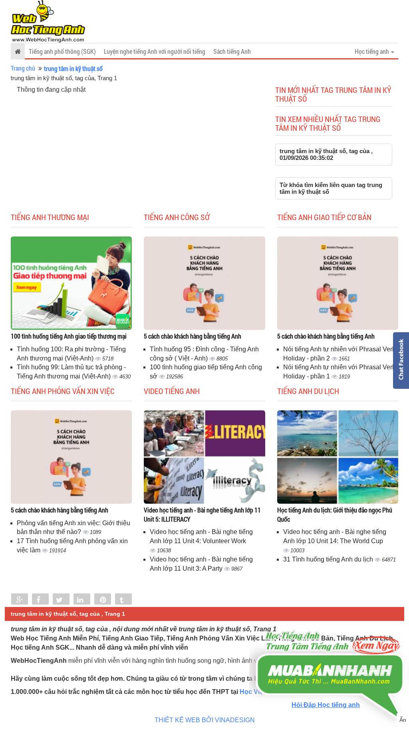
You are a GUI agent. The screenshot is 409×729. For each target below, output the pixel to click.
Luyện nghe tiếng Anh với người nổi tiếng (154, 51)
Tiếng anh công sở (177, 217)
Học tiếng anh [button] (372, 51)
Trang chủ (23, 68)
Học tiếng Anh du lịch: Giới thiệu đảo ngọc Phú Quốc (334, 514)
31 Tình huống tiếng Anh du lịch (329, 559)
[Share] (20, 600)
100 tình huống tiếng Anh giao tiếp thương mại (69, 336)
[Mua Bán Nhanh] (329, 652)
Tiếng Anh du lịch (308, 391)
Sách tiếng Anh (232, 51)
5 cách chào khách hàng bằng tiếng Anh (192, 336)
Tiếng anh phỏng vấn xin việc (63, 391)
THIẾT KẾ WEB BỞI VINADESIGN (205, 720)
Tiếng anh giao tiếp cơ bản (324, 217)
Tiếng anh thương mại (50, 217)
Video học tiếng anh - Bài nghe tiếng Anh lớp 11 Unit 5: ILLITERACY (202, 514)
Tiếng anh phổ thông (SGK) (62, 51)
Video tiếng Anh (172, 391)
